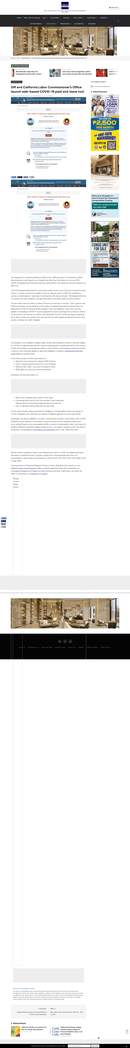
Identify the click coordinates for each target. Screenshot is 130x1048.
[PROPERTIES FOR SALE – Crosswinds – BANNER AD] (105, 277)
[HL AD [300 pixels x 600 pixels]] (105, 150)
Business (103, 18)
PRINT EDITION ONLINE (32, 18)
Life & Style (51, 24)
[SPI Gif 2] (65, 55)
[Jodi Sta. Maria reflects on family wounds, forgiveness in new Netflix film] (49, 73)
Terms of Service (92, 647)
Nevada (66, 18)
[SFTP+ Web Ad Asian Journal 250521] (105, 217)
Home (19, 18)
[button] (4, 530)
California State (16, 82)
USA (44, 18)
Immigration (65, 24)
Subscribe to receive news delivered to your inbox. (48, 1046)
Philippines (91, 18)
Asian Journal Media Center (21, 96)
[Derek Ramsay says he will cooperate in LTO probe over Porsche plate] (96, 73)
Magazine (92, 24)
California (54, 18)
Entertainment (36, 24)
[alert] (105, 86)
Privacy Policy (106, 647)
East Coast (78, 18)
